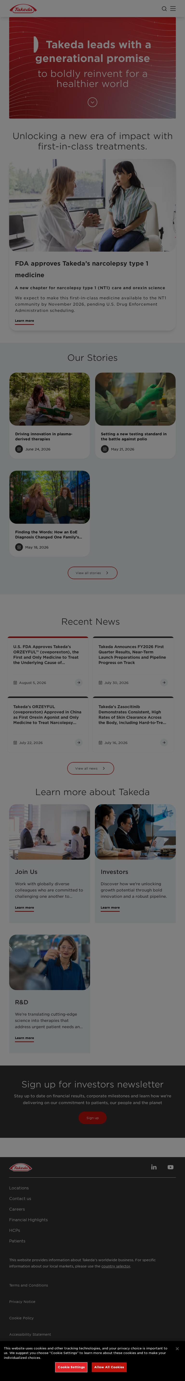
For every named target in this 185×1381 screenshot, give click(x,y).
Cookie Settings (71, 1367)
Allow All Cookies (109, 1367)
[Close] (177, 1348)
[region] (92, 1361)
